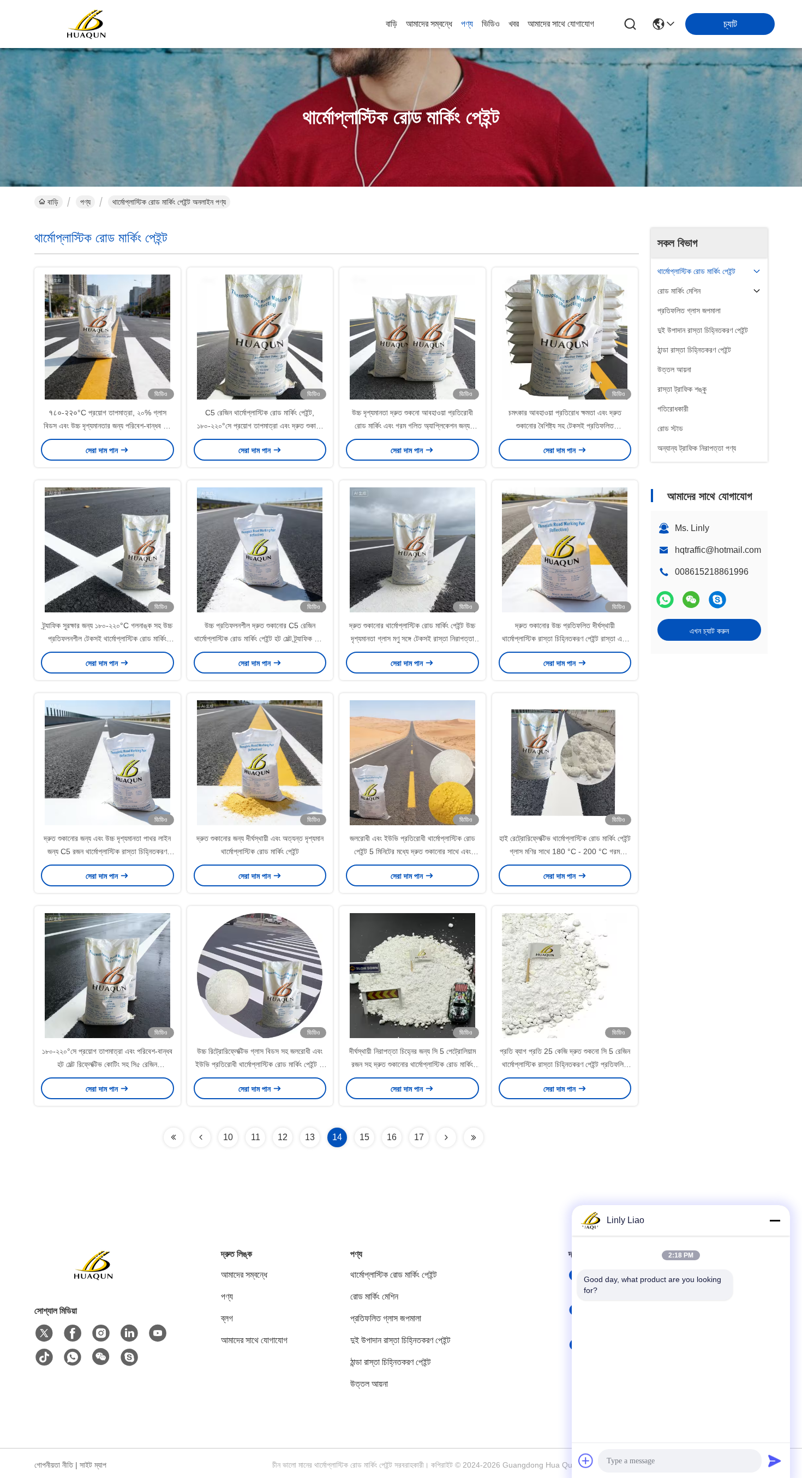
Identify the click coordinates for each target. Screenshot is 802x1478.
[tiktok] (44, 1357)
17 (419, 1137)
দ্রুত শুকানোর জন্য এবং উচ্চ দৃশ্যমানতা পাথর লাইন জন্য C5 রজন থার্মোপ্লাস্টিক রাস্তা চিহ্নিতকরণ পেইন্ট (107, 851)
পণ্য (467, 23)
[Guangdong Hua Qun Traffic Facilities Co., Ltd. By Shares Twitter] (44, 1333)
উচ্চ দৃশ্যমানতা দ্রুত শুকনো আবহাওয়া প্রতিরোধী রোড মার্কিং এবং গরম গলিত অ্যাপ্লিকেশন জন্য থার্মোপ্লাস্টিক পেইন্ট (412, 425)
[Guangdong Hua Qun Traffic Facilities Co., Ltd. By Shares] (87, 24)
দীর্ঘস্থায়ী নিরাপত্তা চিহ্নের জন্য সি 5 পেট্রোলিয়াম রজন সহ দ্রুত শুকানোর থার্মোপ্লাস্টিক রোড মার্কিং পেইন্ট (412, 1064)
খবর (513, 23)
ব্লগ (227, 1318)
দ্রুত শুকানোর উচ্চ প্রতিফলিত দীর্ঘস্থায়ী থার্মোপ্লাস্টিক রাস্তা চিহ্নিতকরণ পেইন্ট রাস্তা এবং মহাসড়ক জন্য (564, 638)
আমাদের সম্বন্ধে (429, 23)
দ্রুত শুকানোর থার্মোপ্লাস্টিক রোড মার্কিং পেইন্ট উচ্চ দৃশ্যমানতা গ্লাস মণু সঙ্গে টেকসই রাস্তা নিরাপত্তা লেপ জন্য (412, 638)
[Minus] (774, 1220)
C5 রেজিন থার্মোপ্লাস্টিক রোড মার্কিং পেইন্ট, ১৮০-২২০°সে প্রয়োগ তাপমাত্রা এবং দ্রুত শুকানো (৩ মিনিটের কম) (260, 425)
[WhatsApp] (665, 599)
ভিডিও (491, 23)
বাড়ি (391, 23)
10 (228, 1137)
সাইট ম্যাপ (93, 1465)
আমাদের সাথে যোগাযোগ (561, 23)
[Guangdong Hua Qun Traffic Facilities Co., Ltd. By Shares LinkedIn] (129, 1333)
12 (283, 1137)
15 (364, 1137)
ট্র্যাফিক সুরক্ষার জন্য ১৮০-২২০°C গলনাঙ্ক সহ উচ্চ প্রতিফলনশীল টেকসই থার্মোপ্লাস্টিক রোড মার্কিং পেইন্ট (107, 638)
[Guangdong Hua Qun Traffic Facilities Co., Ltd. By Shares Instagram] (101, 1333)
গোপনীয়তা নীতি (53, 1465)
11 (255, 1137)
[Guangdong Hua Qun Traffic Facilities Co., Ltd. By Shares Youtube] (157, 1333)
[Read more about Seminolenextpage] (173, 1137)
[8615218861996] (72, 1357)
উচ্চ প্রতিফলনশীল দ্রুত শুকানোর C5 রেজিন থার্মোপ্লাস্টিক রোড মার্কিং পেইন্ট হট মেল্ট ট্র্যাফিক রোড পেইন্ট (260, 638)
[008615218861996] (717, 599)
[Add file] (586, 1461)
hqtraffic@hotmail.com (718, 550)
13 (310, 1137)
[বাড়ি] (94, 1278)
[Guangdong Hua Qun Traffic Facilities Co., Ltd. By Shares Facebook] (72, 1333)
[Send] (774, 1461)
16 (392, 1137)
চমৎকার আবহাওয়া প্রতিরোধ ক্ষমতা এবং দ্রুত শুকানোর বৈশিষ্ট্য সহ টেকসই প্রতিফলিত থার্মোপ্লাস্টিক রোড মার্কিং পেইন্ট (564, 425)
